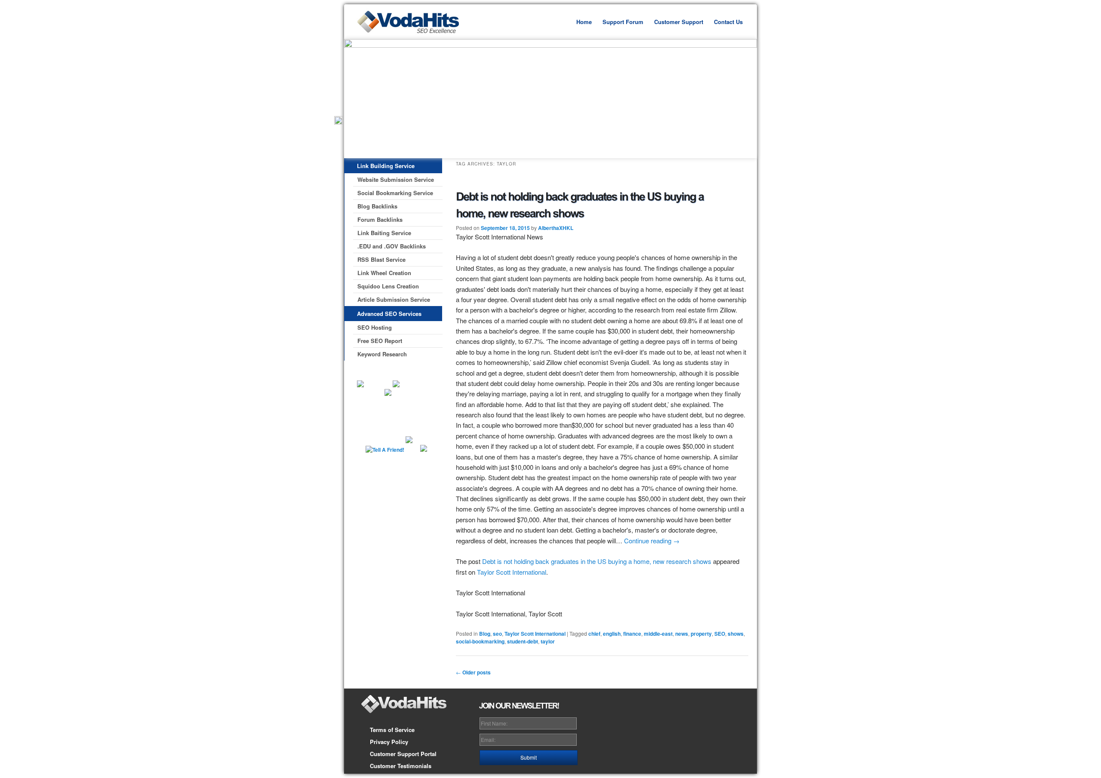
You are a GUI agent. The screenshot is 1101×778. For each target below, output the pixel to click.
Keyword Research (382, 354)
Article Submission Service (393, 299)
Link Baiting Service (384, 233)
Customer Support (678, 22)
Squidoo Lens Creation (388, 286)
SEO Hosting (374, 327)
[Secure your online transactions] (378, 394)
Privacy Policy (389, 742)
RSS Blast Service (381, 259)
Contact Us (728, 22)
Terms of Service (392, 730)
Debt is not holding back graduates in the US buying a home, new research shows (596, 561)
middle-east (658, 633)
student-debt (522, 641)
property (701, 633)
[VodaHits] (417, 37)
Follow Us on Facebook (369, 408)
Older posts (473, 672)
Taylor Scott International (511, 571)
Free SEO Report (379, 341)
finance (632, 633)
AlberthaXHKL (555, 228)
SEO (719, 633)
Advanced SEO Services (389, 313)
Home (584, 22)
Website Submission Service (395, 179)
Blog (484, 633)
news (681, 633)
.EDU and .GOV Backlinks (391, 246)
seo (497, 633)
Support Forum (623, 22)
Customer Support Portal (403, 754)
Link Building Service (386, 166)
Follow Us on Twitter (394, 413)
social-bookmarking (480, 641)
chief (594, 633)
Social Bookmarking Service (395, 193)
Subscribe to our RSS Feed (421, 413)
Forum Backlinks (380, 219)
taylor (548, 641)
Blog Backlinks (377, 206)
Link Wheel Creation (384, 273)
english (612, 633)
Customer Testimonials (400, 766)
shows (736, 633)
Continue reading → (652, 540)
